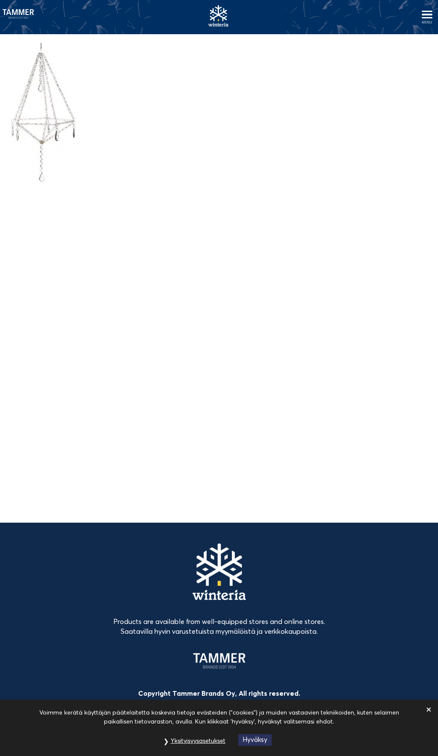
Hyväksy (255, 739)
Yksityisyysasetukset (198, 740)
